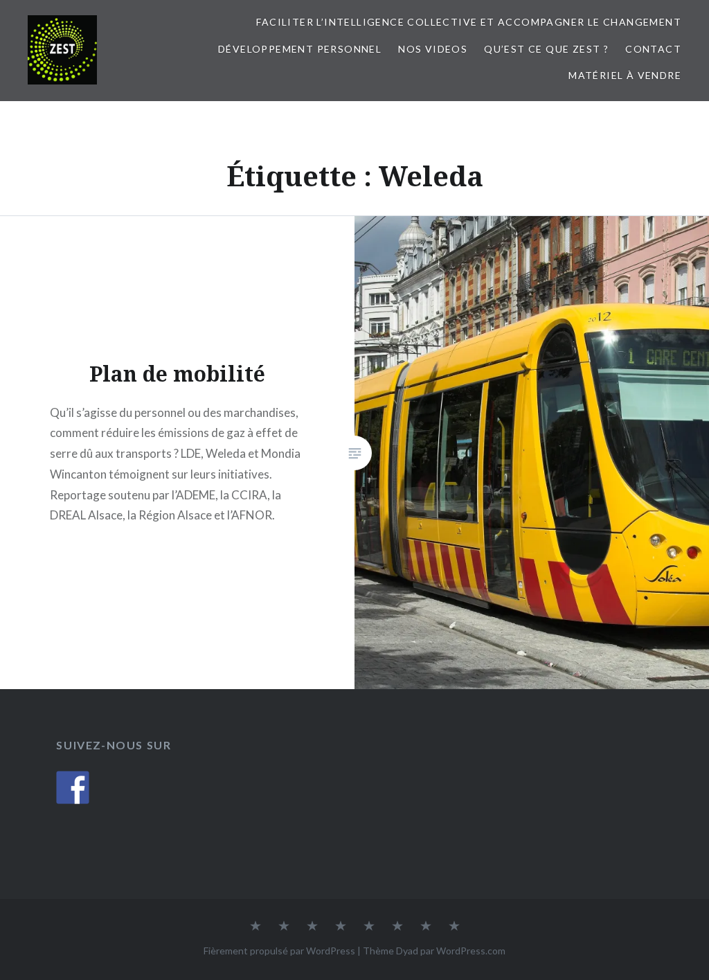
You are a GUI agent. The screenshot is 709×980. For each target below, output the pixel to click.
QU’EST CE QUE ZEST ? (546, 49)
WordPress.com (470, 950)
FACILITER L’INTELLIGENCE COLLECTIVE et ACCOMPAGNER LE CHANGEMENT (468, 22)
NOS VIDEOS (432, 49)
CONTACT (653, 49)
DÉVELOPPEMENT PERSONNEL (300, 49)
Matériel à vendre (624, 75)
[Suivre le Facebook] (72, 787)
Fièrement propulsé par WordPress (279, 950)
